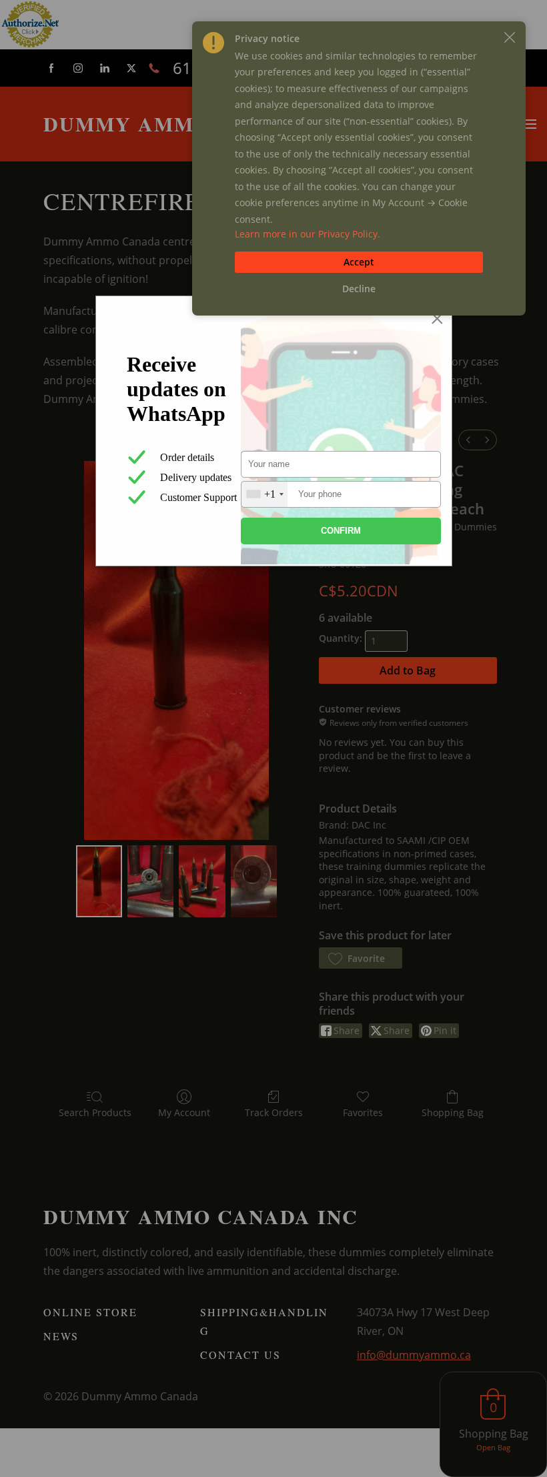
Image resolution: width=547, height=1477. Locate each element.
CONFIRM (341, 531)
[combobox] (264, 494)
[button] (510, 37)
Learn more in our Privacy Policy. (307, 233)
